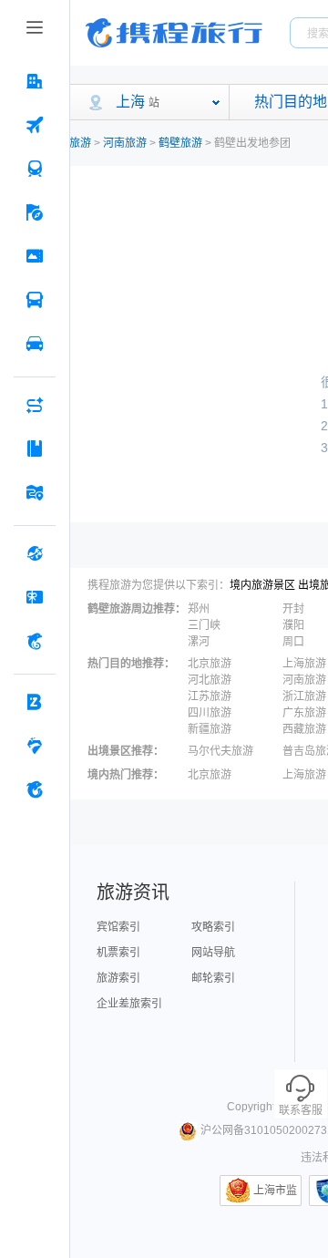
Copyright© (255, 1106)
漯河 (199, 641)
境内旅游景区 (262, 585)
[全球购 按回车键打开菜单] (35, 553)
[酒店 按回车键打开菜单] (35, 81)
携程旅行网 (174, 32)
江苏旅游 (209, 696)
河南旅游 (125, 143)
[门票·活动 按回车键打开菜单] (35, 256)
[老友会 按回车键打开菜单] (35, 746)
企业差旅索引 (129, 1003)
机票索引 (118, 952)
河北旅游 (209, 680)
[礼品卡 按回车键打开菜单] (35, 597)
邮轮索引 (213, 978)
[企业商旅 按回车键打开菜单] (35, 702)
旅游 (80, 143)
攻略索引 (213, 927)
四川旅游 (209, 712)
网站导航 (213, 952)
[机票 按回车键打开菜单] (35, 125)
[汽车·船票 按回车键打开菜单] (35, 300)
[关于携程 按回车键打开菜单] (35, 789)
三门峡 (204, 625)
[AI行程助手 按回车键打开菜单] (35, 405)
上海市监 (275, 1190)
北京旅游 (209, 663)
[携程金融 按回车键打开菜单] (35, 641)
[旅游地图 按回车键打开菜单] (35, 492)
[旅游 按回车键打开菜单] (35, 212)
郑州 (199, 609)
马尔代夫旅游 (220, 751)
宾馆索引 (118, 927)
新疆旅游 (209, 729)
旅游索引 (118, 978)
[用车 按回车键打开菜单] (35, 344)
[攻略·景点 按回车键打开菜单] (35, 448)
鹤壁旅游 (180, 143)
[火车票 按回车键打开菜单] (35, 169)
